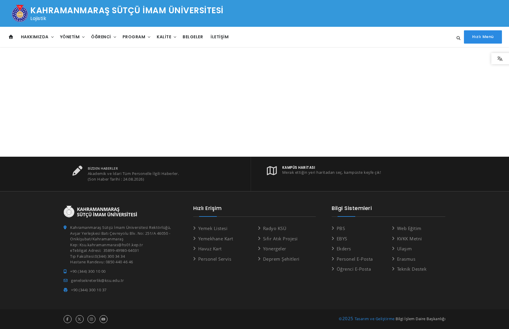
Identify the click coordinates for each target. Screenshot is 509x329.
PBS (341, 228)
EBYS (342, 239)
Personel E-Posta (355, 259)
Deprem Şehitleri (281, 259)
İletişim (220, 37)
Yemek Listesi (212, 228)
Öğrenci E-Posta (354, 269)
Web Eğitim (409, 228)
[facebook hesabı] (67, 319)
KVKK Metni (409, 239)
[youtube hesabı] (103, 319)
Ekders (344, 249)
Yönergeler (274, 249)
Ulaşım (404, 249)
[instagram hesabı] (91, 319)
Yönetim (70, 37)
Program (134, 37)
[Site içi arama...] (457, 38)
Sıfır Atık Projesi (280, 239)
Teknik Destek (412, 269)
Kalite (164, 37)
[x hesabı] (79, 319)
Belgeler (193, 37)
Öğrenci (101, 37)
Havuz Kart (210, 249)
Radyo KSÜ (274, 228)
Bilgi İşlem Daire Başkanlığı (420, 318)
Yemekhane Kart (215, 239)
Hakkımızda (35, 37)
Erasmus (406, 259)
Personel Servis (214, 259)
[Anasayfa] (11, 37)
